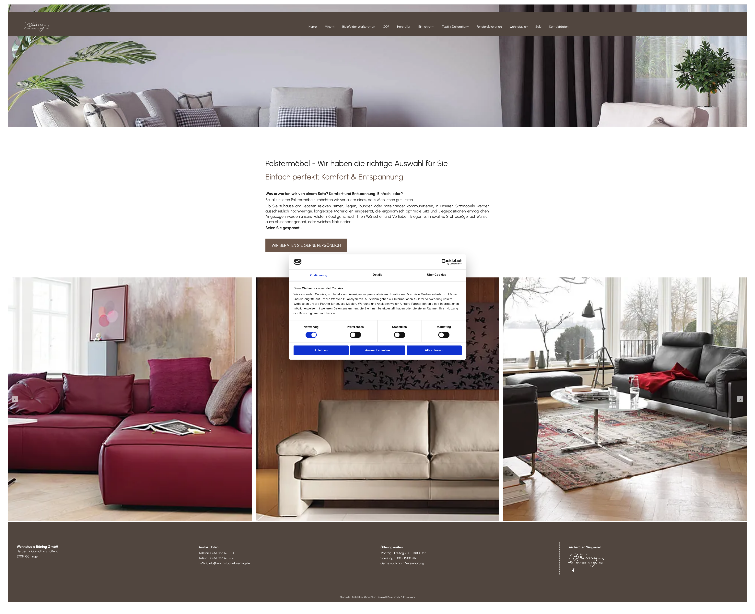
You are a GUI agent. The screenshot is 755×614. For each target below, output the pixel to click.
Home (312, 26)
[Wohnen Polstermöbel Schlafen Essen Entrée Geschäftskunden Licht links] (433, 27)
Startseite (345, 597)
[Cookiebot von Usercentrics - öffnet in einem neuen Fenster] (444, 262)
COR (386, 26)
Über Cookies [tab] (436, 274)
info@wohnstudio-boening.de (229, 563)
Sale (538, 26)
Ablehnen (321, 350)
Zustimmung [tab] (318, 275)
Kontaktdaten (559, 26)
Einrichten (425, 26)
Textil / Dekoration (454, 26)
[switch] (355, 335)
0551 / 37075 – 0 (222, 553)
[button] (306, 245)
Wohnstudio (518, 26)
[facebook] (573, 570)
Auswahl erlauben (377, 350)
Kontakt (382, 597)
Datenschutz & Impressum (401, 597)
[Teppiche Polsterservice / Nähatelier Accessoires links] (468, 27)
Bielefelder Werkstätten (358, 26)
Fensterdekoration (489, 26)
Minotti (329, 26)
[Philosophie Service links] (527, 27)
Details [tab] (377, 274)
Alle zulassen (434, 350)
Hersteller (404, 26)
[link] (426, 27)
